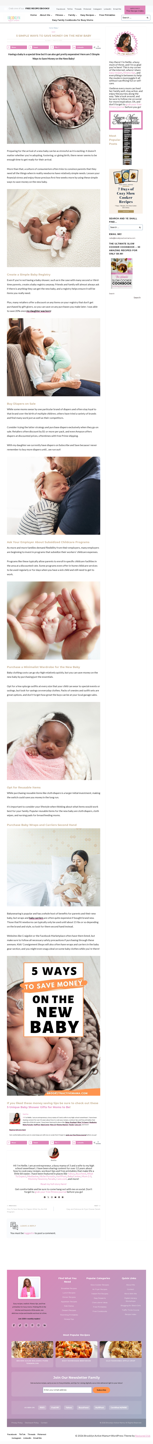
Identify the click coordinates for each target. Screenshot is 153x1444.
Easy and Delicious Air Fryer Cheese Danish (83, 1207)
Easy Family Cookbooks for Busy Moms (72, 20)
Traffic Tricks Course (130, 1310)
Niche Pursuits (28, 1125)
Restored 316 (142, 1435)
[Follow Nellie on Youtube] (55, 1197)
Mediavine (93, 1122)
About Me (130, 1285)
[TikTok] (20, 1325)
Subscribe (101, 1390)
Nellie (49, 40)
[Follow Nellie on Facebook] (44, 1197)
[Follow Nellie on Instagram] (51, 1197)
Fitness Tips (69, 1319)
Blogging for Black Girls (131, 1305)
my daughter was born (38, 310)
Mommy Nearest (62, 1125)
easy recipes (115, 72)
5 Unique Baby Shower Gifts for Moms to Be (38, 1107)
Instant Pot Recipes (99, 1294)
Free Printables (107, 15)
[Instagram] (38, 1325)
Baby (53, 32)
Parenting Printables (69, 1315)
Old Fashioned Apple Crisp (120, 1361)
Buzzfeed (73, 1122)
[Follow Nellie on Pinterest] (62, 1197)
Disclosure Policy (32, 1423)
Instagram (97, 9)
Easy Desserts (100, 1298)
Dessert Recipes (69, 1310)
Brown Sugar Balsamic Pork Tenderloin (32, 1362)
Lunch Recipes (69, 1293)
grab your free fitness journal (76, 1135)
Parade (71, 1125)
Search (111, 294)
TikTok (70, 9)
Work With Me (130, 1294)
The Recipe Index (135, 11)
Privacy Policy (17, 1423)
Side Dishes (69, 1306)
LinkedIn (107, 9)
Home (33, 15)
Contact (130, 1289)
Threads (78, 9)
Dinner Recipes (69, 1297)
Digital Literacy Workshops (130, 1299)
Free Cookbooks (100, 1311)
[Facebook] (14, 1325)
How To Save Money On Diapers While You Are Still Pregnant (27, 1209)
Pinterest (87, 9)
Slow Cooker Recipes (100, 1285)
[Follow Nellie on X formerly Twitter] (48, 1197)
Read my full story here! (17, 1130)
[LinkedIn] (44, 1325)
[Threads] (26, 1325)
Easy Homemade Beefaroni (76, 1361)
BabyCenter (45, 1125)
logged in (29, 1233)
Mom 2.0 (53, 1125)
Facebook (60, 9)
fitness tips (129, 72)
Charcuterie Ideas (99, 1302)
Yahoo (67, 1122)
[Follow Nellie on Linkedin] (59, 1197)
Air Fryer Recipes (99, 1289)
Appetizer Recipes (69, 1302)
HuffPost (37, 1125)
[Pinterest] (32, 1325)
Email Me (117, 9)
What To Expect (83, 1122)
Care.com (77, 1125)
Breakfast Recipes (69, 1288)
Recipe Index (130, 1314)
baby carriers (36, 917)
